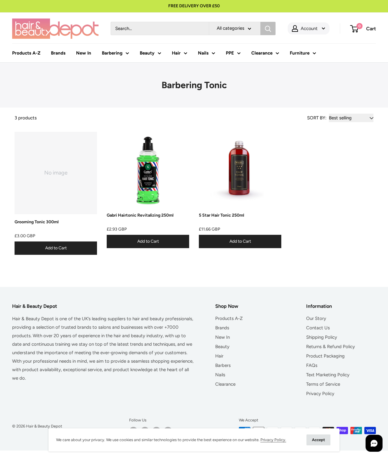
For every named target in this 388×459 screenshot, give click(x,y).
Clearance (262, 53)
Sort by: (316, 118)
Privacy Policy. (273, 439)
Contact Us (318, 328)
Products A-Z (26, 53)
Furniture (299, 53)
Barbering (112, 53)
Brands (58, 53)
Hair (176, 53)
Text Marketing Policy (328, 375)
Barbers (223, 365)
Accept (318, 439)
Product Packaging (325, 356)
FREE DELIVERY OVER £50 (194, 5)
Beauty (147, 53)
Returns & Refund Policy (330, 346)
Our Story (316, 318)
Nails (203, 53)
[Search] (268, 28)
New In (83, 53)
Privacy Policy (320, 393)
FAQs (311, 365)
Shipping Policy (321, 337)
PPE (230, 53)
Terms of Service (323, 384)
